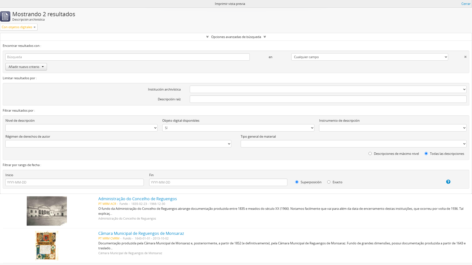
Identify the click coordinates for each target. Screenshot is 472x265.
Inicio (9, 175)
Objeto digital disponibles (180, 120)
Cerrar (466, 3)
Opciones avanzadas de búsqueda (236, 37)
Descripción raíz (169, 99)
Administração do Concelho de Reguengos (137, 198)
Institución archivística (164, 89)
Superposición (311, 182)
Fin (151, 175)
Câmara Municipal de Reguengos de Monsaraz (141, 233)
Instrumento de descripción (339, 120)
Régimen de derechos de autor (27, 136)
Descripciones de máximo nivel (396, 153)
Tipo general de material (258, 136)
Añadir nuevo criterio (24, 67)
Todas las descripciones (446, 153)
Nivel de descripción (20, 120)
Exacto (337, 182)
